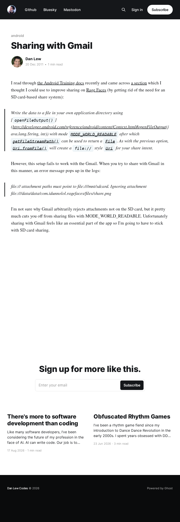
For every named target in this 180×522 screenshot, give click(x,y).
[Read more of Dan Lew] (17, 62)
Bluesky (50, 9)
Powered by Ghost (160, 488)
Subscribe (160, 9)
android (17, 35)
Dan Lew (33, 59)
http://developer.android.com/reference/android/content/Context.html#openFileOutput (89, 126)
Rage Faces (96, 90)
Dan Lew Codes (17, 488)
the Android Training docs (60, 83)
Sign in (137, 9)
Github (30, 9)
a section (139, 83)
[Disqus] (90, 295)
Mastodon (72, 9)
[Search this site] (123, 9)
